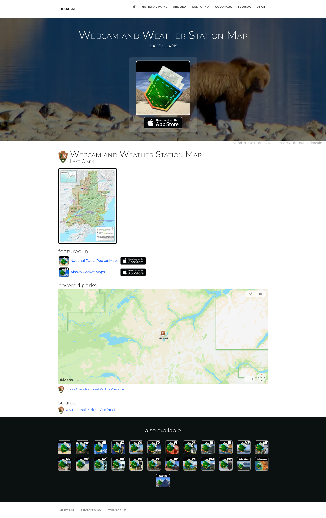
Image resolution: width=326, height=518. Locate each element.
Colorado (223, 6)
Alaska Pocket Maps (88, 272)
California (200, 6)
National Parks (154, 6)
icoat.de (68, 9)
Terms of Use (117, 510)
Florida (244, 6)
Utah (261, 6)
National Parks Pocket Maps (94, 261)
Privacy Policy (91, 510)
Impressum (66, 510)
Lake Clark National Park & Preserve (96, 389)
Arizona (179, 6)
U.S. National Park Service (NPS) (90, 410)
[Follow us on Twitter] (134, 7)
